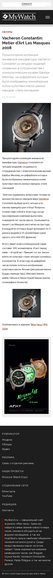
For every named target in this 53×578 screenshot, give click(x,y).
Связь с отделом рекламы (18, 463)
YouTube (7, 496)
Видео (6, 449)
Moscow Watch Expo (15, 477)
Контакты (8, 510)
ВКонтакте (8, 491)
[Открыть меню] (47, 17)
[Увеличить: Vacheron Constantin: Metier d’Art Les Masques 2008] (26, 127)
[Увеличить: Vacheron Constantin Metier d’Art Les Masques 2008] (26, 303)
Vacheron (23, 162)
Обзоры (7, 32)
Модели (7, 439)
